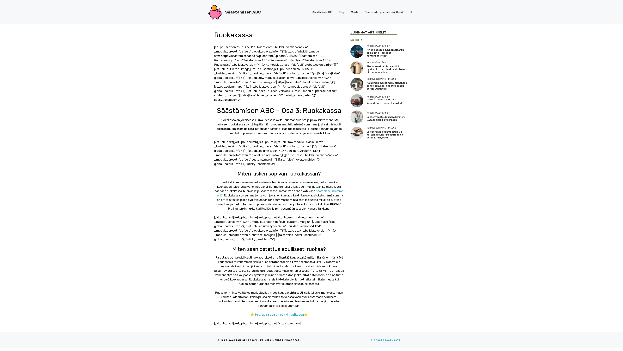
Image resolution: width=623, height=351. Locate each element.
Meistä (354, 12)
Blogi (341, 12)
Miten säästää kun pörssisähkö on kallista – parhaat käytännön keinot (385, 52)
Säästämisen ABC (243, 12)
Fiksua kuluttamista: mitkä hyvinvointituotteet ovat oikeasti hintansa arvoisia (387, 69)
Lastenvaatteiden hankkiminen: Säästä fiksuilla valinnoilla (386, 118)
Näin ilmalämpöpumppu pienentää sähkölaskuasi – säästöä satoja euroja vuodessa (387, 85)
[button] (410, 12)
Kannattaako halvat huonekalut (385, 103)
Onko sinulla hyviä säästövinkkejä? (384, 12)
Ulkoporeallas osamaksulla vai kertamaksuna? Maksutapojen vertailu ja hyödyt (385, 134)
